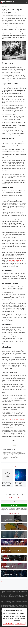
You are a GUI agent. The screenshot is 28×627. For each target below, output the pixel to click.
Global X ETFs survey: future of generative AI (20, 484)
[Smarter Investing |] (7, 1)
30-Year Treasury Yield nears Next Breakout (12, 550)
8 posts (5, 458)
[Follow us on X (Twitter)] (10, 494)
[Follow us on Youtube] (18, 494)
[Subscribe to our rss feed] (22, 494)
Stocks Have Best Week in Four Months (10, 574)
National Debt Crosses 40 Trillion (9, 519)
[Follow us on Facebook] (6, 494)
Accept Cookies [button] (20, 623)
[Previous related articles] (12, 466)
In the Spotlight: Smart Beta (8, 527)
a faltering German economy (15, 260)
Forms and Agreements (20, 510)
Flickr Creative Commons (18, 419)
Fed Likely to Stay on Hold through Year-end (12, 534)
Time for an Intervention (7, 566)
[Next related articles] (15, 466)
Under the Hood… (6, 558)
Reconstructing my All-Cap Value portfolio (7, 484)
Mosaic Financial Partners (8, 15)
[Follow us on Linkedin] (14, 494)
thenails (9, 419)
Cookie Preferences (9, 623)
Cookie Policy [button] (17, 620)
